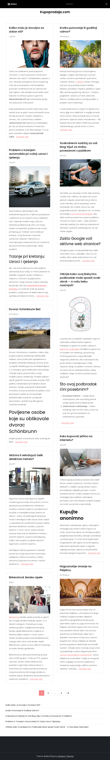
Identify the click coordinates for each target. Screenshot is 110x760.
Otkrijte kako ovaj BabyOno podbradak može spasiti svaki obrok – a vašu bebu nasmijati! (80, 279)
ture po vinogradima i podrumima (76, 655)
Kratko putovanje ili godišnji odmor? (22, 710)
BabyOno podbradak (69, 349)
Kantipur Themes (66, 756)
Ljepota (12, 37)
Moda (11, 582)
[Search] (106, 4)
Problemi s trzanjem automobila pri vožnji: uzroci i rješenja (28, 153)
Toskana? (79, 82)
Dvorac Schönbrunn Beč (25, 309)
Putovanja (64, 37)
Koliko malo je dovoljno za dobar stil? (23, 705)
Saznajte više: (22, 136)
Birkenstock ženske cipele (26, 577)
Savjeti (63, 156)
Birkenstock (14, 617)
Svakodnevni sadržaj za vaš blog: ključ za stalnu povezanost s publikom (78, 146)
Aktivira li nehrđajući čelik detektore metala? (26, 457)
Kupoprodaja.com (55, 12)
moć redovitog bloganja (81, 214)
